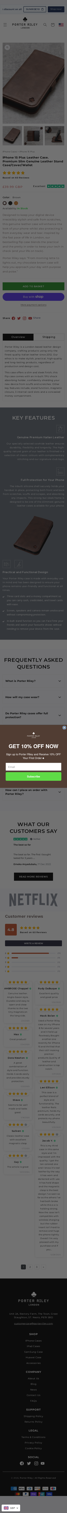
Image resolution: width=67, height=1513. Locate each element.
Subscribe (33, 776)
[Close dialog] (64, 727)
